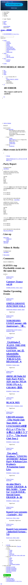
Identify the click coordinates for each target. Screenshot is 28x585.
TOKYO (14, 139)
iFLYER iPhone (10, 578)
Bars (4, 22)
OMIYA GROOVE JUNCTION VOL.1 (15, 304)
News (4, 58)
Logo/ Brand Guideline (14, 564)
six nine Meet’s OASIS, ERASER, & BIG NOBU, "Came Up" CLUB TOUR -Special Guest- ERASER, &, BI (16, 490)
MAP (10, 139)
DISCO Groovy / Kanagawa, (14, 405)
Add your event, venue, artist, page (17, 555)
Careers (11, 563)
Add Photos (6, 168)
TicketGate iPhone (10, 579)
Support (11, 560)
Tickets (8, 44)
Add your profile (10, 57)
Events (5, 21)
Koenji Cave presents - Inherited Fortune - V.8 (16, 532)
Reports (8, 61)
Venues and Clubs (10, 48)
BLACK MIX (13, 402)
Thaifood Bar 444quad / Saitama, (15, 309)
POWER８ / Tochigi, (12, 365)
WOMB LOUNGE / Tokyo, (14, 287)
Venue (4, 74)
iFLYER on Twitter (10, 567)
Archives (8, 59)
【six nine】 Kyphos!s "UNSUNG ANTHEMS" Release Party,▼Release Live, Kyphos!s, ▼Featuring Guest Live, (16, 461)
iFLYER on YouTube (11, 570)
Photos (5, 24)
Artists (4, 53)
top (1, 583)
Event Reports (9, 47)
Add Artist (5, 242)
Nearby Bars (12, 142)
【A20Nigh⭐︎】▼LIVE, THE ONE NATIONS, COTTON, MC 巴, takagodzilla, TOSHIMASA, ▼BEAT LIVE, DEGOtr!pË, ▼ (16, 352)
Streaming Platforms (11, 49)
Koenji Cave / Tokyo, (12, 518)
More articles (6, 255)
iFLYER (8, 545)
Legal (10, 561)
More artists (6, 237)
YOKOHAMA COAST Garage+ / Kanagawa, (14, 330)
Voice (4, 73)
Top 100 (8, 56)
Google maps (12, 143)
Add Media (6, 252)
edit (9, 26)
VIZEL (11, 138)
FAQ (10, 559)
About (10, 558)
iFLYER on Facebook (11, 568)
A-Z (7, 54)
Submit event (9, 52)
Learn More (17, 199)
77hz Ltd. (19, 546)
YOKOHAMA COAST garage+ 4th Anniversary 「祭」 (16, 323)
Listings (8, 41)
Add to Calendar (7, 123)
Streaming (8, 43)
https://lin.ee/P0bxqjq (8, 230)
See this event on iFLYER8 (14, 4)
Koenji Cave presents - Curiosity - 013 (16, 513)
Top (4, 70)
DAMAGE (11, 146)
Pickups (8, 45)
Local (7, 50)
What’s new (14, 8)
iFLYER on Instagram (11, 569)
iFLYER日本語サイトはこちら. (11, 34)
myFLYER (5, 26)
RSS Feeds (8, 572)
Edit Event (10, 129)
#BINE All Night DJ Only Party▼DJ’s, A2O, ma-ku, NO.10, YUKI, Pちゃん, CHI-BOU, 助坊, (16, 382)
